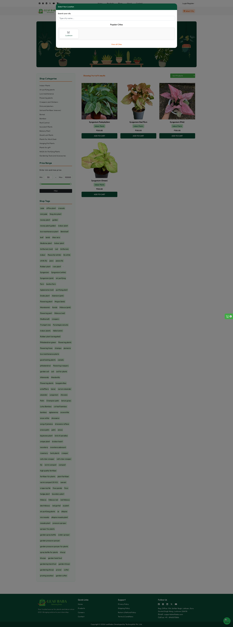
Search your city (64, 13)
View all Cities (116, 44)
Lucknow (68, 35)
